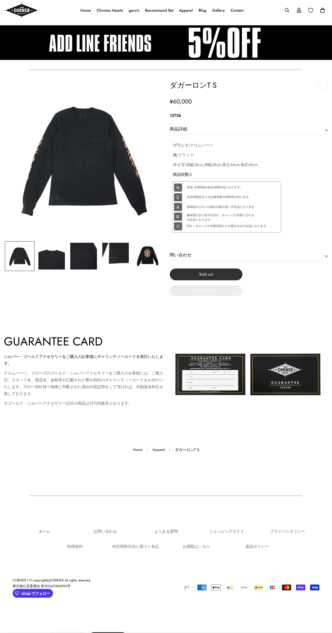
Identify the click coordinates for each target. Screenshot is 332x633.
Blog (202, 10)
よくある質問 (166, 531)
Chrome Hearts (110, 10)
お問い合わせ (105, 531)
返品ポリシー (257, 546)
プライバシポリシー (287, 531)
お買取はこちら (196, 546)
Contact (237, 10)
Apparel (186, 10)
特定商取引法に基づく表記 (135, 546)
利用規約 (75, 546)
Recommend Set (159, 10)
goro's (134, 10)
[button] (321, 10)
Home (85, 10)
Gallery (218, 10)
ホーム (44, 531)
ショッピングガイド (226, 531)
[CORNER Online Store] (21, 10)
